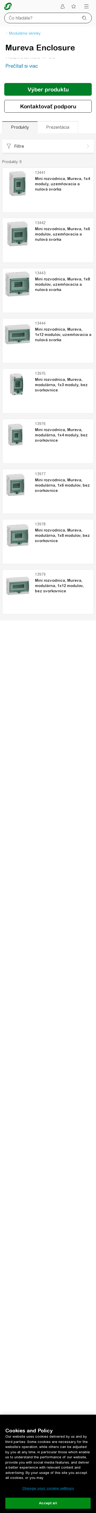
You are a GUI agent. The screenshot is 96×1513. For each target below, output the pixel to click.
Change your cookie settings (48, 1488)
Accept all (48, 1503)
